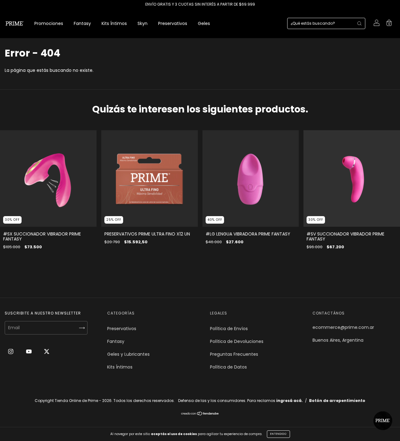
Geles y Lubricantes (128, 354)
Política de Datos (228, 367)
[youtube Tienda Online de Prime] (29, 351)
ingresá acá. (289, 400)
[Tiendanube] (200, 414)
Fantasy (82, 23)
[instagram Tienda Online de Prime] (11, 351)
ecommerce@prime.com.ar (343, 327)
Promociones (48, 23)
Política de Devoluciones (236, 341)
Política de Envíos (229, 328)
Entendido (278, 434)
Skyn (143, 23)
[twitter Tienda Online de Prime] (47, 351)
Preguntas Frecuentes (234, 354)
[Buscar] (359, 23)
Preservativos (172, 23)
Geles (204, 23)
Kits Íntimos (114, 23)
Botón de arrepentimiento (337, 400)
